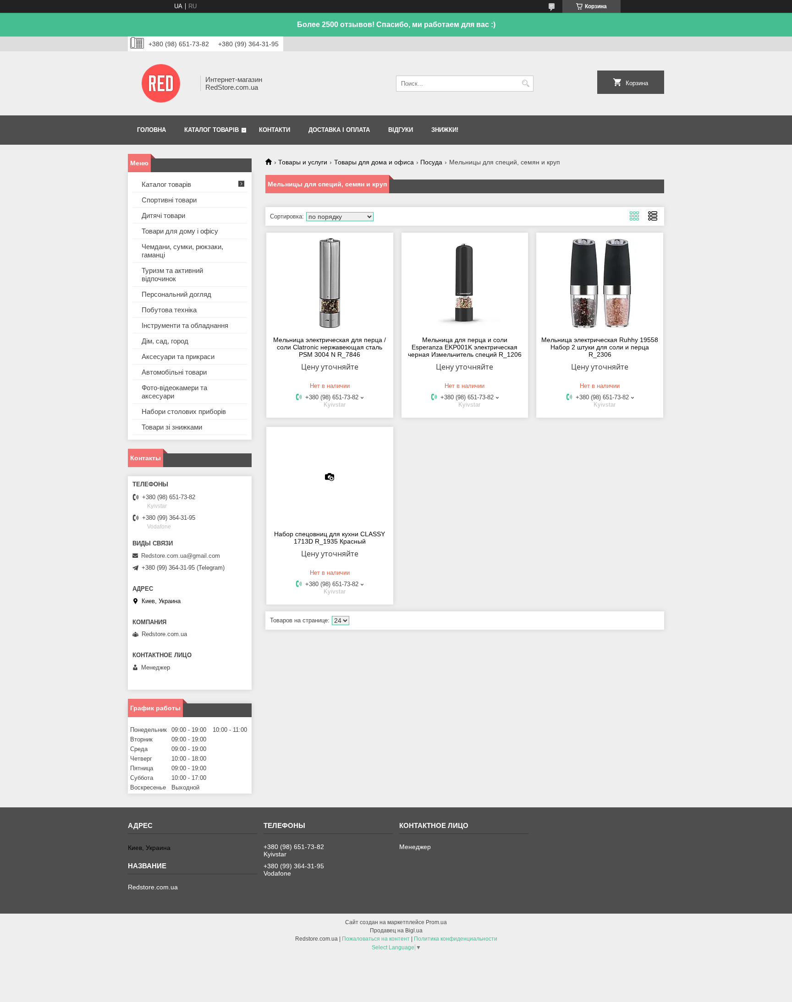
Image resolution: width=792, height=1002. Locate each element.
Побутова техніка (169, 310)
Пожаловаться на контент (376, 939)
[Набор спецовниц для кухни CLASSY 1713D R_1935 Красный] (330, 477)
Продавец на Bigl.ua (396, 930)
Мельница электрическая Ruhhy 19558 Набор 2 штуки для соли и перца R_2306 (599, 347)
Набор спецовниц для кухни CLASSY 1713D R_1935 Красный (329, 537)
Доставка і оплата (339, 129)
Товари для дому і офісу (180, 231)
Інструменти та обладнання (185, 325)
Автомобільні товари (174, 372)
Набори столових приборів (184, 411)
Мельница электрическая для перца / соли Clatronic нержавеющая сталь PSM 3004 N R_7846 (329, 347)
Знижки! (444, 129)
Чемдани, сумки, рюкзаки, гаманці (182, 251)
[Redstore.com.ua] (161, 83)
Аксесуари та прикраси (178, 356)
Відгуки (400, 129)
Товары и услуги (302, 162)
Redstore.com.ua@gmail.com (180, 555)
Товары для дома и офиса (374, 162)
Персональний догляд (176, 294)
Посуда (431, 162)
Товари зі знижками (172, 427)
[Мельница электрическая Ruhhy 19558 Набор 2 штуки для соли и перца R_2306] (600, 283)
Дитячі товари (163, 215)
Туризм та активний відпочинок (172, 275)
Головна (151, 129)
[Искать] (525, 84)
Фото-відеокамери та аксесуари (174, 392)
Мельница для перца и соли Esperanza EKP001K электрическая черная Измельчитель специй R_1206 (465, 347)
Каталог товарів (211, 129)
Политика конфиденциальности (455, 939)
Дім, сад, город (165, 341)
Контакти (274, 129)
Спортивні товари (169, 200)
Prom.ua (436, 922)
